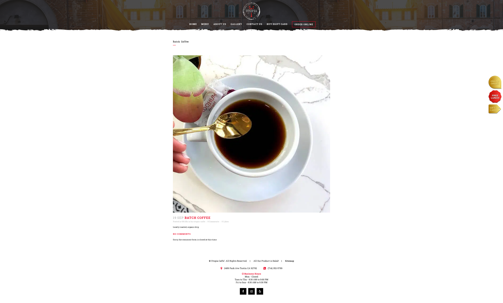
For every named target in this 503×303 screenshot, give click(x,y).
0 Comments (213, 221)
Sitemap (289, 260)
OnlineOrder (495, 82)
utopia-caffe (199, 221)
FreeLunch (495, 96)
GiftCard (493, 109)
